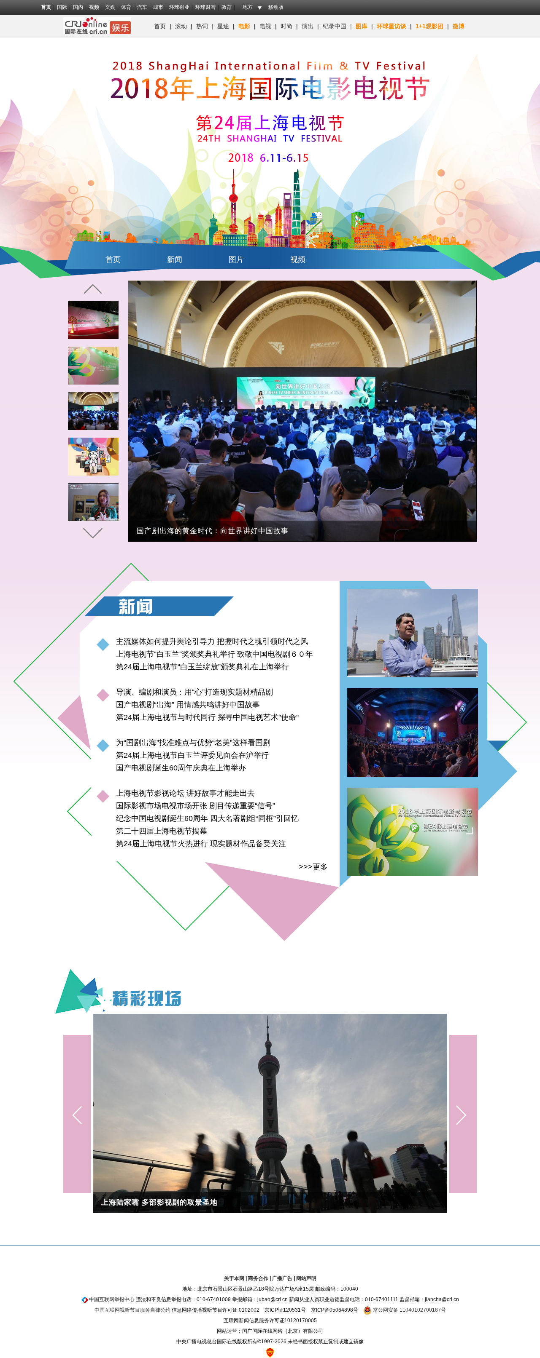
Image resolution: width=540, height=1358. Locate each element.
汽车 (142, 7)
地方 (248, 7)
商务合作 (258, 1278)
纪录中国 (334, 26)
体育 (126, 7)
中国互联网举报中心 (112, 1299)
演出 (307, 26)
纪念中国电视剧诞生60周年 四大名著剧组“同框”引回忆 (207, 818)
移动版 (276, 7)
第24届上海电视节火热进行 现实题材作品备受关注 (201, 843)
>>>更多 (313, 867)
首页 (46, 7)
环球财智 (205, 7)
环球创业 (179, 7)
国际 (62, 7)
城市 (158, 7)
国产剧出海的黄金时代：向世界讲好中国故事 (213, 531)
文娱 (110, 7)
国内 (78, 7)
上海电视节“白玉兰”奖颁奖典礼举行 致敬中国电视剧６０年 (214, 654)
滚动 (181, 26)
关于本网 (234, 1278)
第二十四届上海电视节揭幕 (161, 831)
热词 (202, 26)
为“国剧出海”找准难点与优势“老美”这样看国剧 (193, 742)
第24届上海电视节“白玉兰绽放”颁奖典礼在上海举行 (202, 667)
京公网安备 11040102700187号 (409, 1310)
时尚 (286, 26)
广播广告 (282, 1278)
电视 (265, 26)
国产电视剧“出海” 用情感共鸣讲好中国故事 (188, 704)
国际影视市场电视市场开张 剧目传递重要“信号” (195, 806)
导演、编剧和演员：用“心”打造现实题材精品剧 (194, 692)
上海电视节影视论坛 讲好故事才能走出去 (185, 793)
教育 (226, 7)
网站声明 (306, 1278)
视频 (94, 7)
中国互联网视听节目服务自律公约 (132, 1310)
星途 (223, 26)
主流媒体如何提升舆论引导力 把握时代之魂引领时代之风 (212, 641)
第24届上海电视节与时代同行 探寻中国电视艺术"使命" (207, 717)
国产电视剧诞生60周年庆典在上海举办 (181, 768)
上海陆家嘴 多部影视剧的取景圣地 (159, 1202)
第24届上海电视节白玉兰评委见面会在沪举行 (192, 755)
